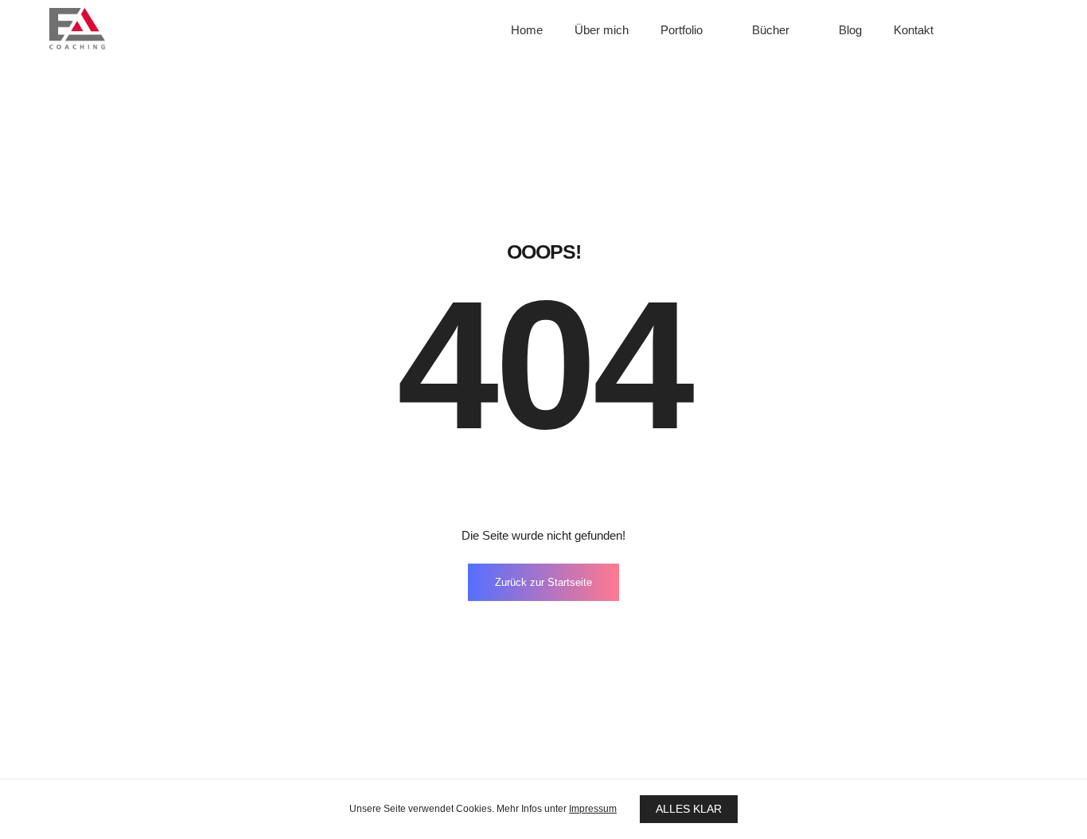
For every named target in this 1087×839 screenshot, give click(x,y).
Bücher (770, 30)
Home (527, 30)
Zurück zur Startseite (543, 582)
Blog (850, 30)
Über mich (602, 30)
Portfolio (681, 30)
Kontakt (913, 30)
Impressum (593, 808)
